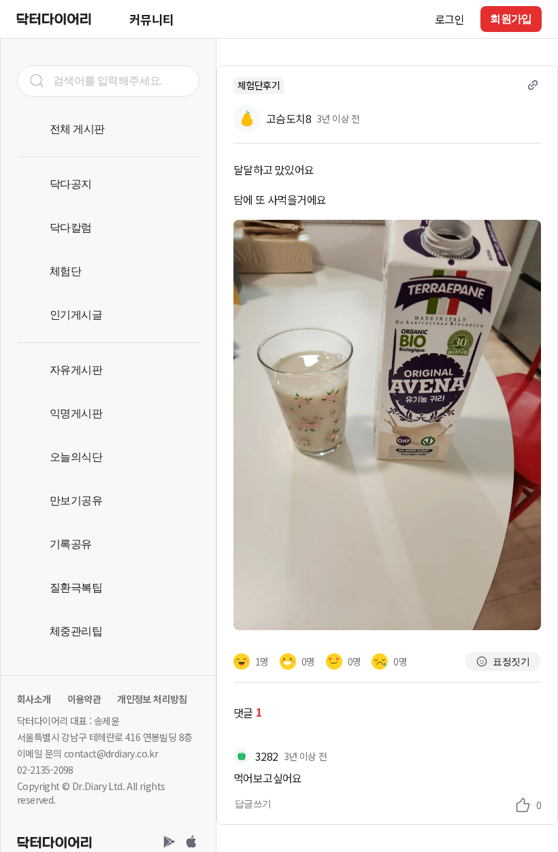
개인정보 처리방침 (152, 699)
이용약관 (84, 699)
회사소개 (34, 699)
